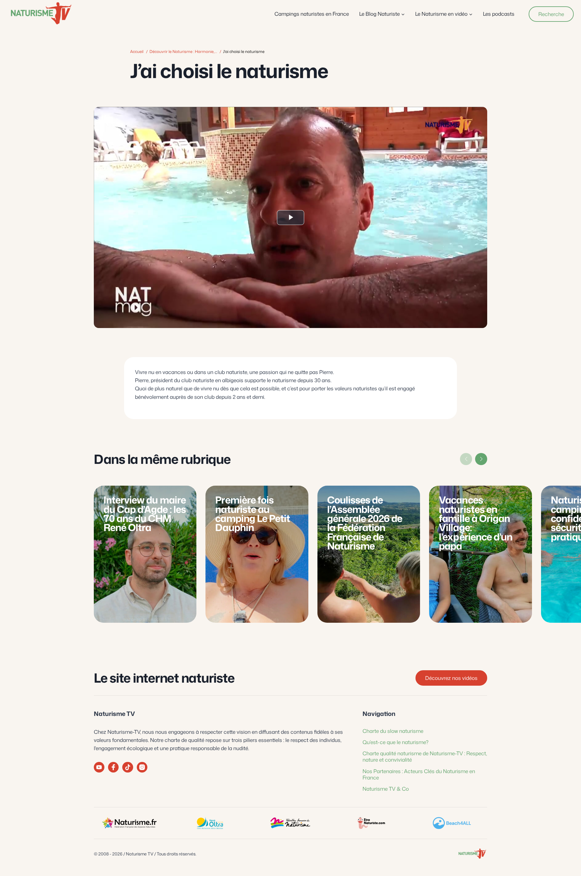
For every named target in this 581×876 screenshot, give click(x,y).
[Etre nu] (371, 823)
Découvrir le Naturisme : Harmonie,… (183, 51)
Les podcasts (498, 13)
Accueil (136, 51)
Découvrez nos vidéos (451, 677)
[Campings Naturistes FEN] (129, 823)
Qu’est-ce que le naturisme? (395, 742)
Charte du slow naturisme (393, 730)
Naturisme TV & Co (386, 788)
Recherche (551, 14)
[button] (481, 459)
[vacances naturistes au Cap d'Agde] (209, 823)
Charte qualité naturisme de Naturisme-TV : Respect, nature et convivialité (425, 756)
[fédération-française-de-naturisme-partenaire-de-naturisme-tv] (290, 823)
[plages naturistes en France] (451, 823)
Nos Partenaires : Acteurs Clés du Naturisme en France (419, 774)
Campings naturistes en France (311, 13)
